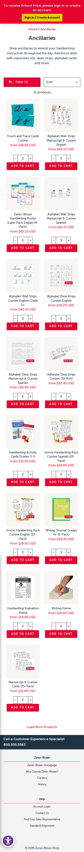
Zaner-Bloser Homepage (42, 765)
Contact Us (42, 813)
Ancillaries (48, 29)
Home (32, 29)
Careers (42, 778)
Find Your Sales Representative (42, 819)
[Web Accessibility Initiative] (8, 841)
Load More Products (42, 727)
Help (42, 799)
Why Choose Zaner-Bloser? (42, 772)
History (42, 784)
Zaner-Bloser (42, 758)
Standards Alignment (42, 826)
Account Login (42, 807)
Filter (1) (21, 82)
